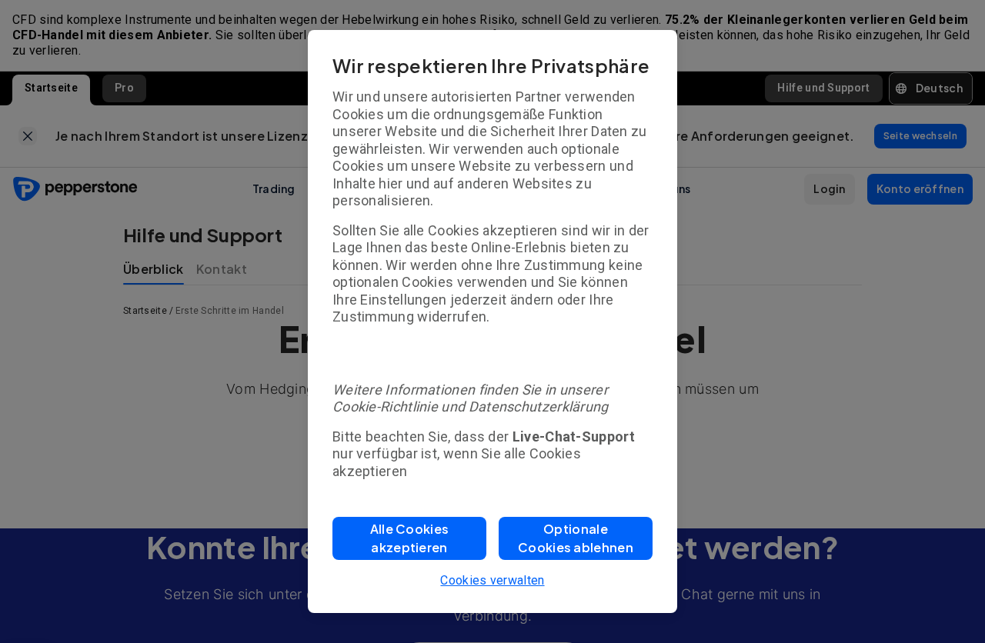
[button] (409, 538)
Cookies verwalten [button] (492, 580)
